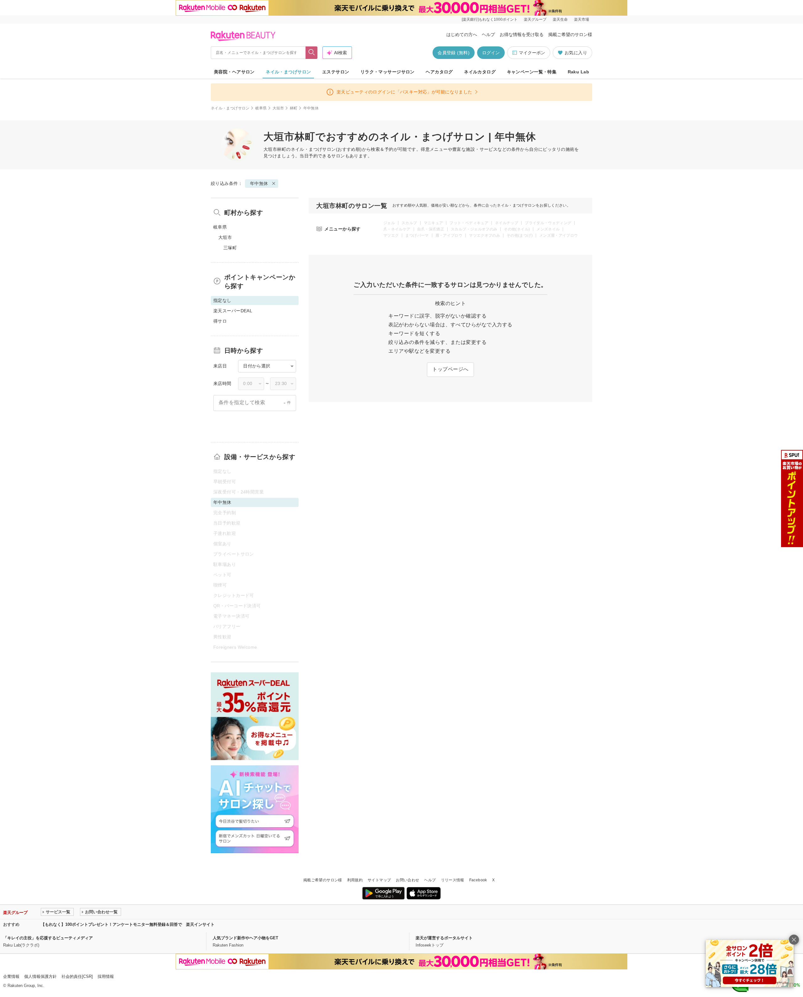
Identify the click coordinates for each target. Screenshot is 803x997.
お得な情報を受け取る (522, 34)
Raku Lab (578, 71)
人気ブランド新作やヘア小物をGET (245, 938)
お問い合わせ (407, 880)
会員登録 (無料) (454, 52)
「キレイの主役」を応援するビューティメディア (48, 938)
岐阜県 (261, 108)
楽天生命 (560, 19)
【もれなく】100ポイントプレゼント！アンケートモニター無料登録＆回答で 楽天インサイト (128, 924)
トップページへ (450, 369)
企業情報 (11, 976)
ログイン (491, 52)
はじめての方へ (461, 34)
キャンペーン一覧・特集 (532, 71)
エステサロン (335, 71)
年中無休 (259, 183)
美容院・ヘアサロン (234, 71)
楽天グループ (535, 19)
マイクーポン (532, 52)
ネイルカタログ (480, 71)
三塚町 (230, 247)
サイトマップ (379, 880)
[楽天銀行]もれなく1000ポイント (490, 19)
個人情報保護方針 (40, 976)
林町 (294, 108)
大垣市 (278, 108)
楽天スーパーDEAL (232, 310)
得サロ (220, 321)
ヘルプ (488, 34)
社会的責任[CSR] (77, 976)
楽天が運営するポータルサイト (444, 938)
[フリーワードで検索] (312, 52)
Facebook (478, 880)
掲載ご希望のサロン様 (570, 34)
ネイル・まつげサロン (288, 71)
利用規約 (355, 880)
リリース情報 (452, 880)
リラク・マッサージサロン (387, 71)
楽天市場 (581, 19)
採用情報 (106, 976)
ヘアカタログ (439, 71)
